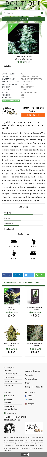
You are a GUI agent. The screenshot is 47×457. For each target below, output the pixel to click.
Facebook (30, 396)
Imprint (27, 383)
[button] (7, 275)
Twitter (29, 400)
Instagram (30, 404)
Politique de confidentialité (34, 387)
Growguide (29, 375)
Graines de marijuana (11, 374)
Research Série (9, 386)
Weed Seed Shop (33, 115)
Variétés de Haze (31, 379)
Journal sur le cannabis (33, 371)
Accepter (25, 455)
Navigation (23, 19)
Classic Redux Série (10, 382)
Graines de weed (9, 378)
